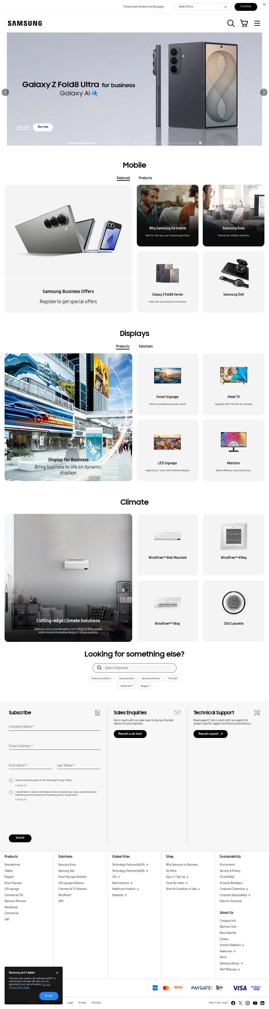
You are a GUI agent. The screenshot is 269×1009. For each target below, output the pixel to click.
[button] (231, 23)
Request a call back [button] (130, 733)
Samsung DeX (66, 871)
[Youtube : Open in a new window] (255, 1003)
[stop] (200, 142)
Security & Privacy (230, 871)
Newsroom (226, 951)
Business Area (228, 926)
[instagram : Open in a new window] (247, 1003)
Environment (227, 864)
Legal (70, 1002)
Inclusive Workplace (231, 883)
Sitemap (96, 1002)
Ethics (223, 957)
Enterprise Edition (101, 678)
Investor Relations (230, 945)
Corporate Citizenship (232, 889)
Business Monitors (15, 901)
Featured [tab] (123, 178)
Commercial (11, 913)
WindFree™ (126, 686)
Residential (11, 907)
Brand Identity (228, 933)
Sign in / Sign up (176, 876)
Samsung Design (230, 963)
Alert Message (228, 969)
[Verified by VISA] (246, 988)
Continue (245, 6)
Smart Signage (13, 883)
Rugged (145, 686)
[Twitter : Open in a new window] (240, 1003)
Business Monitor (151, 678)
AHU (60, 901)
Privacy (82, 1002)
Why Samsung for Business (182, 864)
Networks (118, 895)
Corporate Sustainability (234, 895)
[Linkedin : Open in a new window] (262, 1003)
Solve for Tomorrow (230, 901)
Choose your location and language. (143, 6)
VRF (7, 919)
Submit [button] (20, 837)
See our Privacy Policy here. (30, 986)
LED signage (12, 889)
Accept (49, 995)
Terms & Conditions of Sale (181, 889)
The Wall (172, 678)
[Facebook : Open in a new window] (233, 1003)
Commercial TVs (14, 895)
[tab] (82, 142)
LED (114, 876)
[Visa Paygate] (167, 988)
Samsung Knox (126, 678)
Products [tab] (145, 178)
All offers (171, 871)
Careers (224, 939)
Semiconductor (121, 883)
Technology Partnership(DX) (129, 864)
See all (25, 105)
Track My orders (175, 883)
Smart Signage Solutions (72, 876)
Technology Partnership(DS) (128, 871)
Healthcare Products (124, 889)
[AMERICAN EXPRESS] (207, 988)
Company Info (228, 920)
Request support (208, 733)
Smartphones (12, 864)
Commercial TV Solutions (72, 889)
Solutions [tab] (146, 346)
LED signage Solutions (71, 883)
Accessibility (227, 876)
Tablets (9, 871)
